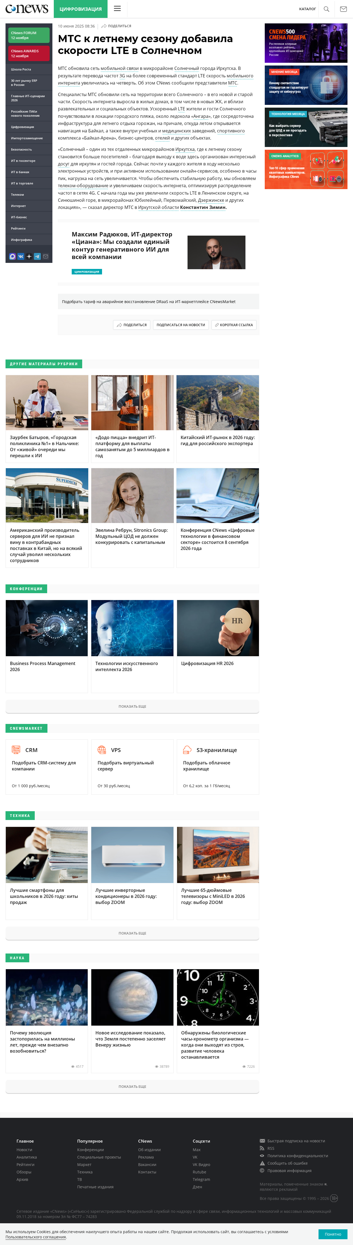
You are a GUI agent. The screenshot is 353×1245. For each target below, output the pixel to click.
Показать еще (132, 706)
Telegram (201, 1179)
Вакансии (147, 1164)
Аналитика (27, 1157)
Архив (22, 1179)
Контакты (147, 1172)
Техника (85, 1172)
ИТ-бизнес (19, 217)
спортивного (231, 131)
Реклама (146, 1157)
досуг (63, 164)
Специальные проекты (99, 1157)
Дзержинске (211, 200)
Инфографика (21, 240)
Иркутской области (158, 207)
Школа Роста (21, 69)
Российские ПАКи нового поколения (25, 113)
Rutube (199, 1172)
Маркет (84, 1164)
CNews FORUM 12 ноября (23, 35)
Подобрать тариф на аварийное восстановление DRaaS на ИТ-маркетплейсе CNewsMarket (149, 301)
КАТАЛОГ (307, 9)
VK (195, 1157)
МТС (232, 83)
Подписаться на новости (181, 325)
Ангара (200, 116)
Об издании (149, 1149)
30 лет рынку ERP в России (24, 82)
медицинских (176, 131)
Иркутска (185, 149)
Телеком (17, 194)
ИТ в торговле (22, 183)
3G (122, 76)
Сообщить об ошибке (288, 1163)
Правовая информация (290, 1170)
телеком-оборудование (83, 185)
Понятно (333, 1234)
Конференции (90, 1149)
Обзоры (24, 1172)
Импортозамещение (27, 138)
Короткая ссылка (236, 325)
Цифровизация (81, 9)
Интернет (18, 206)
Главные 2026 (28, 98)
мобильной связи (120, 68)
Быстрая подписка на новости (296, 1140)
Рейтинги (18, 228)
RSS (271, 1148)
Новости (24, 1149)
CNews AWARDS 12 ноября (25, 53)
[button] (326, 9)
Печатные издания (95, 1186)
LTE (181, 109)
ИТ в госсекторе (23, 161)
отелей (162, 138)
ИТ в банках (20, 172)
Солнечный (186, 68)
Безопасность (21, 149)
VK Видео (201, 1164)
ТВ (79, 1179)
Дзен (197, 1186)
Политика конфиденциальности (298, 1155)
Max (196, 1149)
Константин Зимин (203, 207)
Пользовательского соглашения (36, 1236)
